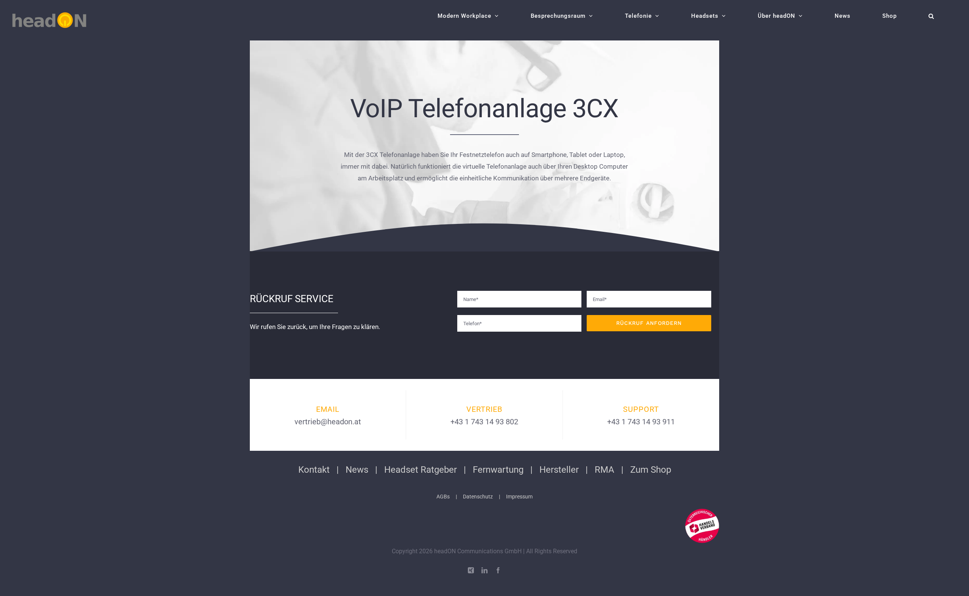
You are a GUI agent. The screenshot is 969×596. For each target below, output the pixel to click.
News (357, 469)
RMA (604, 469)
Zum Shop (650, 469)
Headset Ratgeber (420, 469)
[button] (931, 16)
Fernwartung (498, 469)
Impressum (519, 497)
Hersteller (559, 469)
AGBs (443, 497)
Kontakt (314, 469)
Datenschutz (478, 497)
